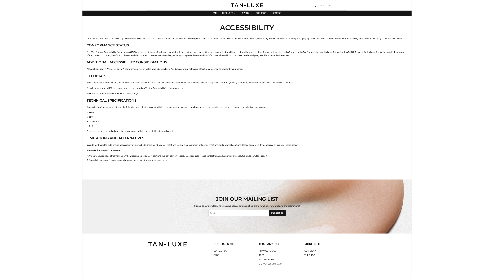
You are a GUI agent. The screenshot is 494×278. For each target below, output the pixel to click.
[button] (329, 5)
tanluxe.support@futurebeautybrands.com (114, 88)
